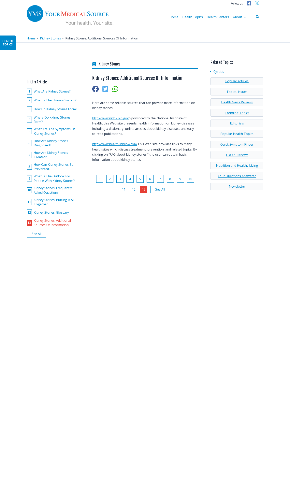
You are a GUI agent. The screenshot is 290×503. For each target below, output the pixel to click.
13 (144, 189)
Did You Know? (237, 155)
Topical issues (236, 92)
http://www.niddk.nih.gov (110, 118)
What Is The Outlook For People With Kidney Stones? (51, 178)
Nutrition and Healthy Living (237, 165)
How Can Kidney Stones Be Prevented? (51, 166)
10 (190, 179)
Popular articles (237, 81)
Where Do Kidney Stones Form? (49, 119)
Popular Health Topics (237, 134)
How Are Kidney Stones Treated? (48, 155)
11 (123, 189)
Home (173, 17)
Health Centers (218, 17)
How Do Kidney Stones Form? (52, 109)
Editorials (237, 123)
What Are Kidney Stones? (49, 91)
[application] (244, 17)
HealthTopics (7, 42)
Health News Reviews (237, 102)
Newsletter (237, 186)
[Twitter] (257, 3)
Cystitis (218, 71)
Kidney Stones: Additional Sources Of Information (49, 222)
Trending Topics (237, 113)
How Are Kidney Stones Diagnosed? (48, 143)
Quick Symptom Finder (237, 144)
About (237, 17)
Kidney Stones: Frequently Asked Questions (49, 190)
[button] (257, 17)
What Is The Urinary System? (52, 100)
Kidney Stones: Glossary (48, 212)
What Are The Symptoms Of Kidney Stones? (51, 131)
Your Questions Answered (237, 176)
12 (134, 189)
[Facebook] (249, 3)
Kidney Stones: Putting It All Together (50, 202)
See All (36, 234)
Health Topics (192, 17)
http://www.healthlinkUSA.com (114, 144)
